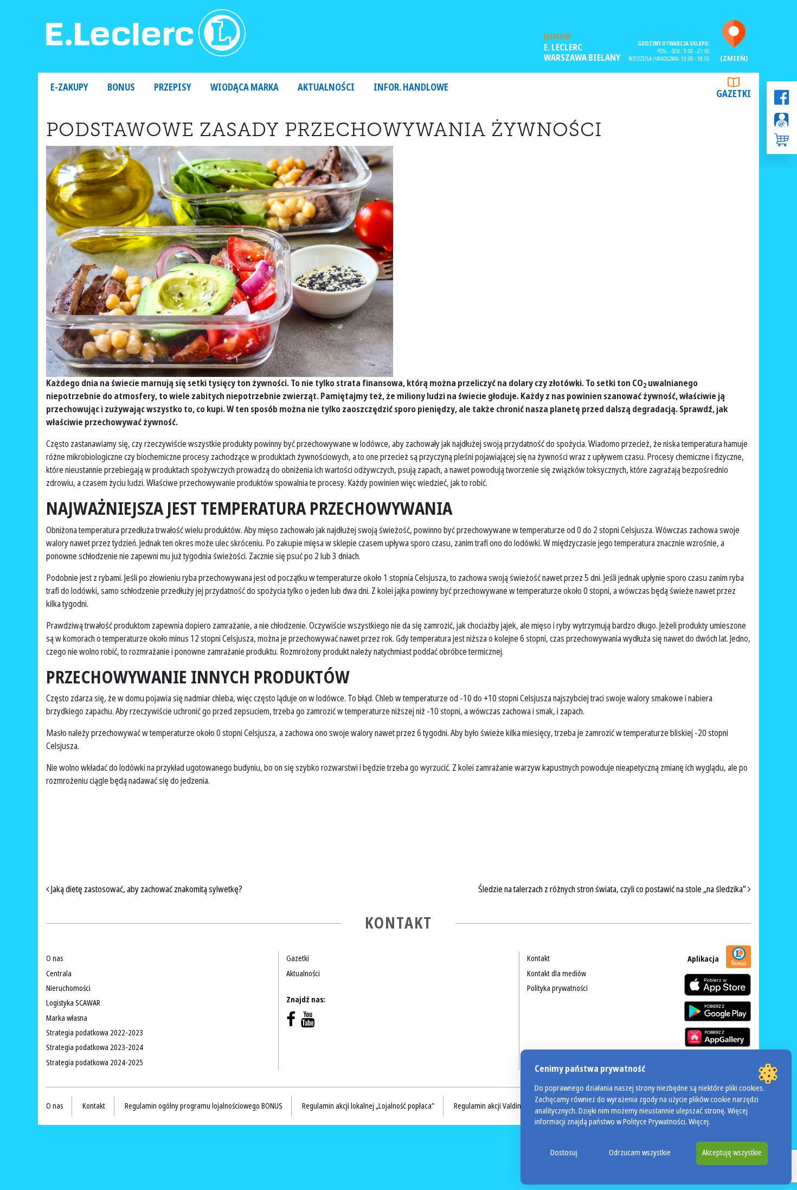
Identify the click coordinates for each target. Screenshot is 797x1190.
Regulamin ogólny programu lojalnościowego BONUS (203, 1106)
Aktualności (326, 87)
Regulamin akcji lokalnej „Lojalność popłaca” (368, 1106)
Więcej (699, 1122)
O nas (54, 958)
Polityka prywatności (557, 988)
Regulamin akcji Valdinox (491, 1106)
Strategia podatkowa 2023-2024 (94, 1047)
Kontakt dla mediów (556, 973)
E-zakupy (69, 87)
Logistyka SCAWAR (73, 1002)
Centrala (59, 973)
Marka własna (66, 1018)
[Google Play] (717, 1011)
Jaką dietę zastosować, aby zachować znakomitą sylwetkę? (145, 889)
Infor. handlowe (411, 87)
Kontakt (538, 958)
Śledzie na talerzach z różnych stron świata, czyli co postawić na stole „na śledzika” (613, 889)
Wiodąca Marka (244, 87)
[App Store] (717, 985)
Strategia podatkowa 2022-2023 (94, 1032)
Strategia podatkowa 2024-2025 (94, 1062)
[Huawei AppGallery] (717, 1037)
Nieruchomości (68, 988)
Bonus (121, 87)
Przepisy (172, 87)
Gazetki (733, 94)
